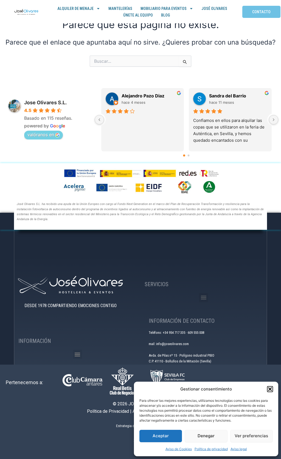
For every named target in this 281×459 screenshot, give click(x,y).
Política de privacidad (211, 449)
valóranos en (40, 134)
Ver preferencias (251, 435)
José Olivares (214, 8)
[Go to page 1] (189, 155)
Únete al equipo (138, 15)
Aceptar (161, 435)
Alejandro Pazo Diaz (143, 96)
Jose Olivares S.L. (45, 102)
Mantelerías (120, 8)
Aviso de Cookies (178, 449)
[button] (270, 389)
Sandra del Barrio (227, 96)
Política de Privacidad (108, 411)
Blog (165, 15)
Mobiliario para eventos (163, 8)
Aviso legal (239, 449)
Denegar (206, 435)
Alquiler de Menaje (75, 8)
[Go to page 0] (184, 155)
